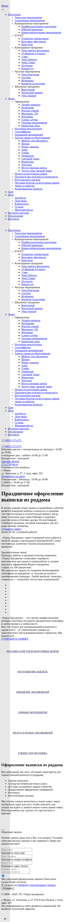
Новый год (27, 68)
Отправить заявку (11, 529)
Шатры (25, 143)
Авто (11, 194)
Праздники (14, 14)
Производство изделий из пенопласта (36, 176)
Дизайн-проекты (30, 104)
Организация (15, 215)
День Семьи (28, 62)
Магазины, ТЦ (29, 113)
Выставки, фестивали (33, 41)
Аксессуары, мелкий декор (36, 170)
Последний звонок (32, 92)
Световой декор (30, 158)
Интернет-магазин (18, 212)
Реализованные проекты (28, 188)
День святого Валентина (35, 50)
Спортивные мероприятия (30, 20)
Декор (11, 98)
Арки (24, 149)
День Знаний (28, 95)
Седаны (19, 206)
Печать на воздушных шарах (31, 173)
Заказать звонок (10, 461)
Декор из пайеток (24, 185)
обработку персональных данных (37, 885)
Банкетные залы (30, 125)
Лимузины (21, 200)
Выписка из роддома (33, 83)
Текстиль (26, 164)
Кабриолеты (22, 203)
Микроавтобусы (24, 209)
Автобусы (20, 197)
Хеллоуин (27, 65)
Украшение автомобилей (29, 134)
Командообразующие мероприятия (41, 32)
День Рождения (30, 74)
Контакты (13, 218)
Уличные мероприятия (34, 122)
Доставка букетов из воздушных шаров (37, 182)
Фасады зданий (30, 110)
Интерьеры (27, 107)
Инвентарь (27, 161)
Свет (11, 191)
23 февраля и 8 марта (33, 53)
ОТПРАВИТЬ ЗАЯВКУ (14, 638)
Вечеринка (27, 80)
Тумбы (25, 152)
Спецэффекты (23, 131)
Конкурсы (27, 44)
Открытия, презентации (35, 38)
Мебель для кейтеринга (34, 140)
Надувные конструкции (28, 128)
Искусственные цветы (34, 167)
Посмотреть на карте (13, 476)
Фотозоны (27, 116)
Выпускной (28, 89)
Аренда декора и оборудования (32, 137)
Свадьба (26, 77)
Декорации (27, 155)
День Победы (29, 59)
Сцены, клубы (29, 119)
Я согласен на (28, 885)
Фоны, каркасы (30, 146)
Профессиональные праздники (38, 26)
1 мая (24, 56)
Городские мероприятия (28, 17)
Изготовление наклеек (27, 179)
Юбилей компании (32, 29)
